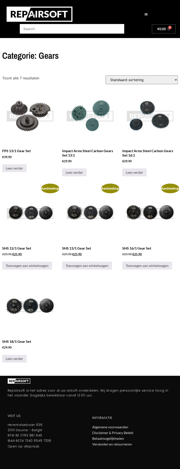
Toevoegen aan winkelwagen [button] (27, 265)
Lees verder (14, 168)
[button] (146, 14)
